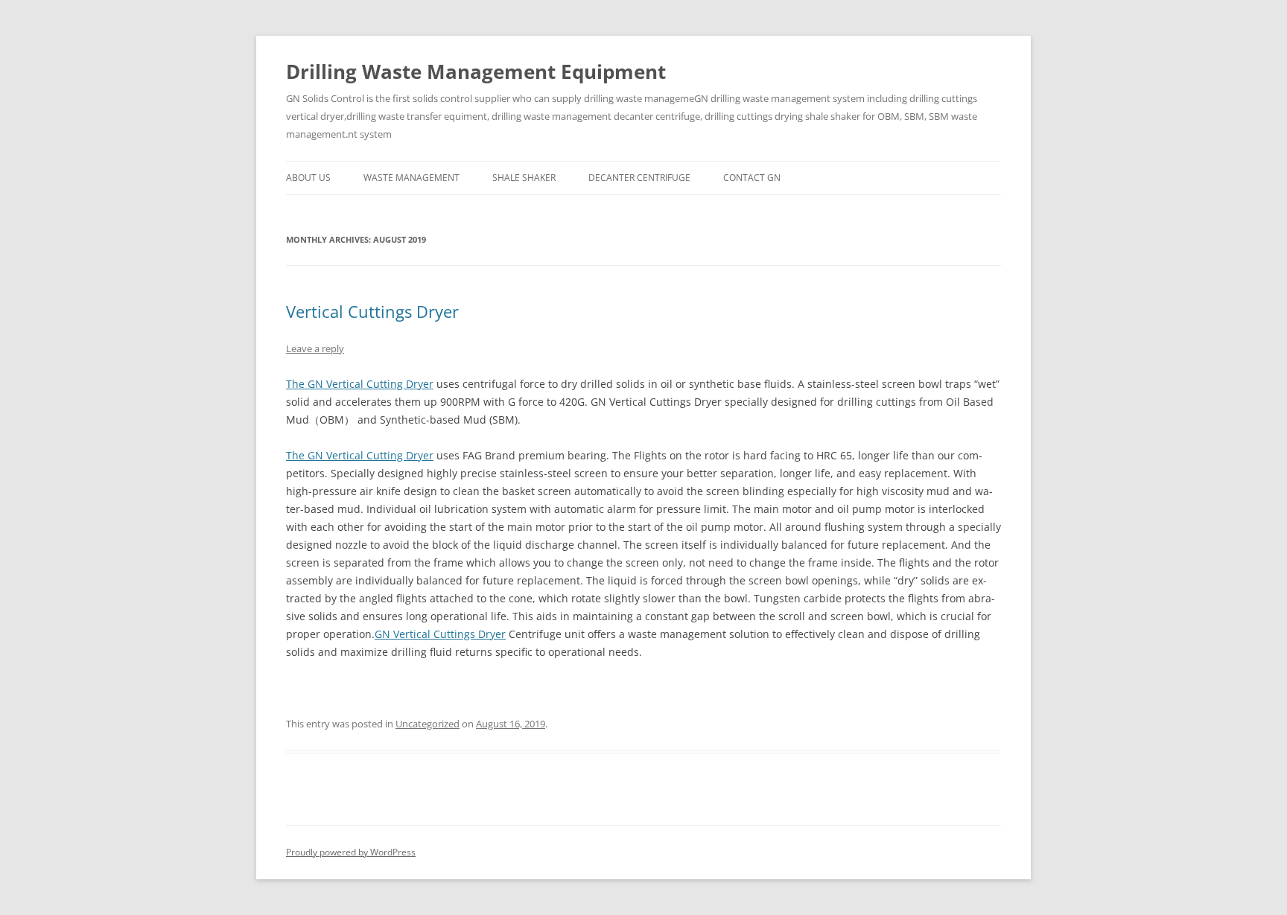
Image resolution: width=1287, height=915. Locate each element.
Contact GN (752, 177)
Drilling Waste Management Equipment (476, 71)
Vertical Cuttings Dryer (372, 311)
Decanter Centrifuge (639, 177)
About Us (308, 177)
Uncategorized (427, 723)
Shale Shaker (524, 177)
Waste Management (411, 177)
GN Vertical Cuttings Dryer (440, 634)
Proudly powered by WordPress (351, 852)
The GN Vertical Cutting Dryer (359, 384)
